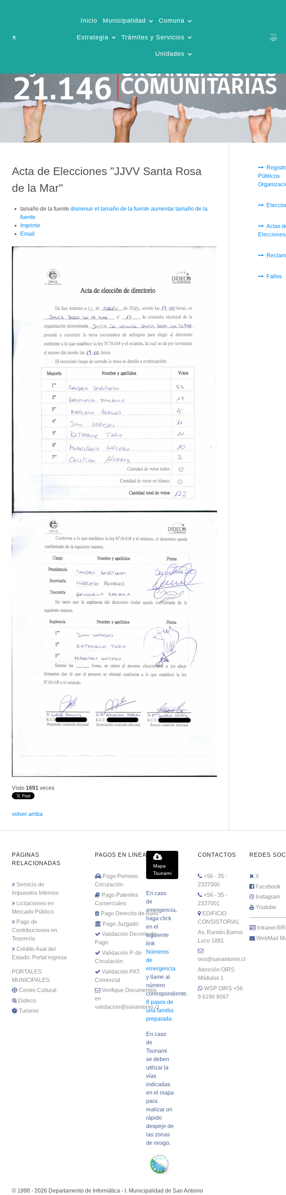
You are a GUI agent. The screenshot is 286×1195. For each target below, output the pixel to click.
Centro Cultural (38, 990)
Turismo (29, 1011)
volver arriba (27, 814)
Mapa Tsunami (162, 869)
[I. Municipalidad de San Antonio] (14, 36)
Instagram (268, 897)
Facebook (268, 887)
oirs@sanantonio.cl (222, 959)
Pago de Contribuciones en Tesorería (34, 930)
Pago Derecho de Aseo (129, 913)
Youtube (266, 907)
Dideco (27, 1001)
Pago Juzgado (120, 924)
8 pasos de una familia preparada (159, 1010)
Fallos (274, 276)
